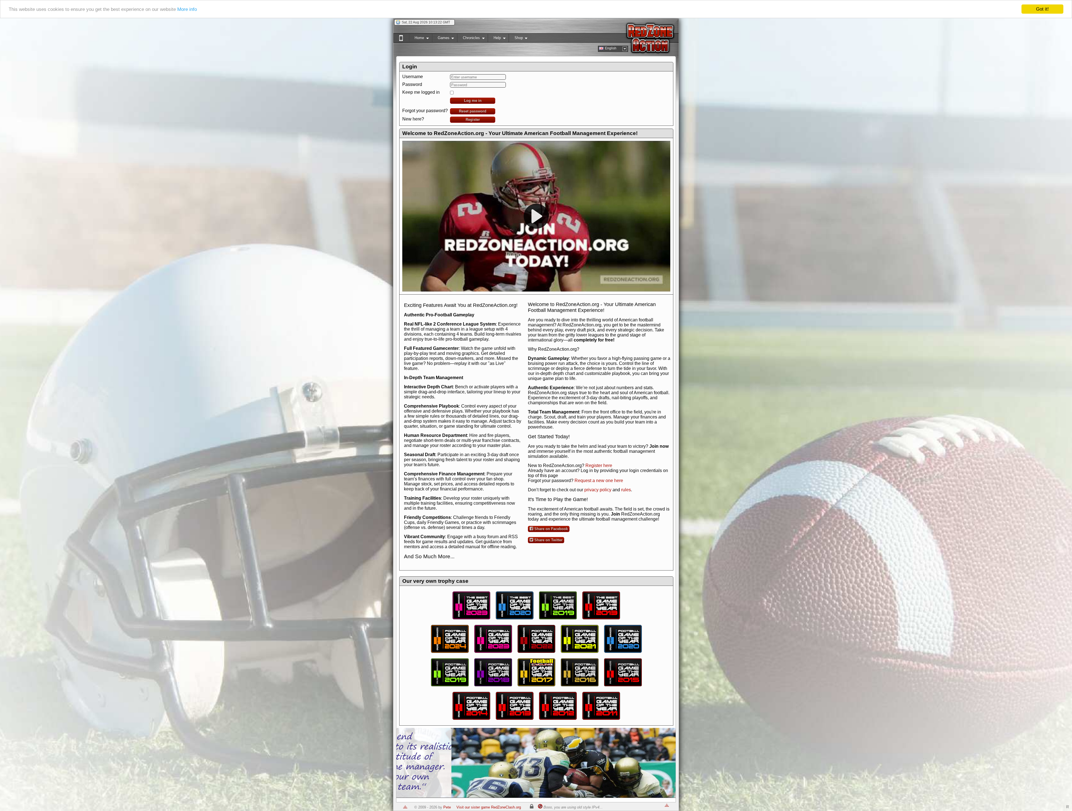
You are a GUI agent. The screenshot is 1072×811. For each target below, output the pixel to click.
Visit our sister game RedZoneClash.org (488, 807)
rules (626, 489)
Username (412, 76)
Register (473, 119)
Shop (516, 39)
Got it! (1042, 9)
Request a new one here (599, 480)
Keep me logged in (421, 92)
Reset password (472, 111)
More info (187, 9)
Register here (598, 465)
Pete (447, 807)
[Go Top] (405, 807)
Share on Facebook (550, 529)
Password (412, 84)
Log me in (473, 100)
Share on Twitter (548, 540)
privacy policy (597, 489)
